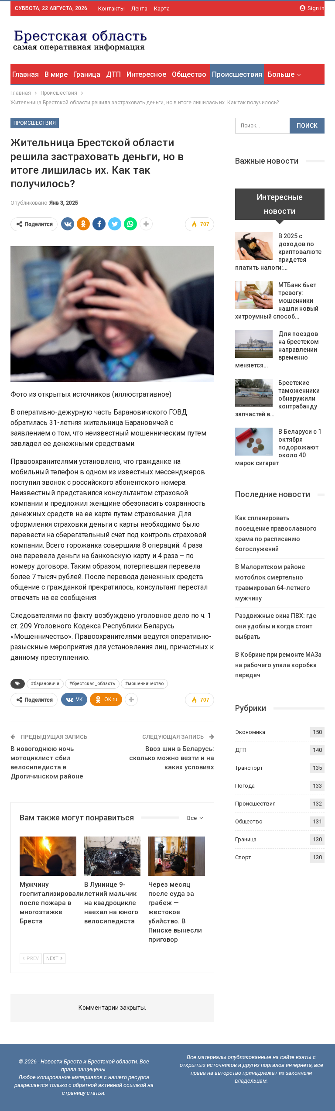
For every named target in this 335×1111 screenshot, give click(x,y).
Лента (139, 8)
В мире (56, 74)
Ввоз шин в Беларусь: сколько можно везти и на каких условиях (171, 758)
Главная (25, 74)
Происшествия (237, 74)
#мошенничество (144, 683)
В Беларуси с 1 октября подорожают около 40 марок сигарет (278, 447)
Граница (86, 74)
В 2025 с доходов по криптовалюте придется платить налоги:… (278, 252)
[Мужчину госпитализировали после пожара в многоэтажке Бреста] (48, 856)
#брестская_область (92, 683)
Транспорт (249, 768)
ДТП (113, 74)
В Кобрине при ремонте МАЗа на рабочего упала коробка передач (278, 665)
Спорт (243, 857)
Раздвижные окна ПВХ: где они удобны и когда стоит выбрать (275, 626)
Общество (189, 74)
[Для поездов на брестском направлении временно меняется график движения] (254, 344)
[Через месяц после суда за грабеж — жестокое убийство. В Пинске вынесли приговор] (176, 856)
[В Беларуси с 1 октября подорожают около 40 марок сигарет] (254, 442)
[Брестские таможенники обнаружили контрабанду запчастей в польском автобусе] (254, 393)
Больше (281, 74)
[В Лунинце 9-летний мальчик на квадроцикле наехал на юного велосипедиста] (112, 856)
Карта (162, 8)
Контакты (111, 8)
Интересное (146, 74)
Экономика (250, 732)
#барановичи (45, 683)
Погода (245, 785)
